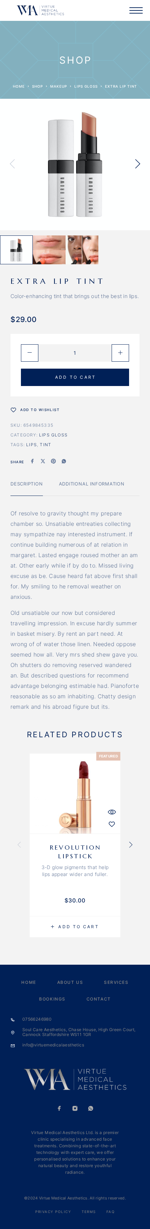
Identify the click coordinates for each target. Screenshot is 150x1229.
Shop (37, 86)
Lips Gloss (86, 86)
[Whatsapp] (91, 1109)
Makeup (58, 86)
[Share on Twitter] (43, 462)
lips (31, 444)
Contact (99, 999)
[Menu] (136, 10)
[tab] (26, 488)
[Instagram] (75, 1109)
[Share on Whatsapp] (64, 462)
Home (19, 86)
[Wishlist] (111, 824)
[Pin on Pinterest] (53, 462)
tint (45, 444)
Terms (89, 1212)
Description (26, 484)
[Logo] (40, 10)
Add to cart (75, 377)
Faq (110, 1212)
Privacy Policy (53, 1212)
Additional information (92, 484)
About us (70, 982)
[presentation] (12, 164)
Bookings (52, 999)
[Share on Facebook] (32, 462)
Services (116, 982)
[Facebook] (59, 1109)
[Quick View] (111, 812)
